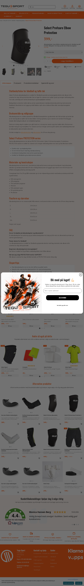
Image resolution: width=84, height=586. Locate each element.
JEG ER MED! (62, 298)
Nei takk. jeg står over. (62, 305)
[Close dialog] (80, 274)
